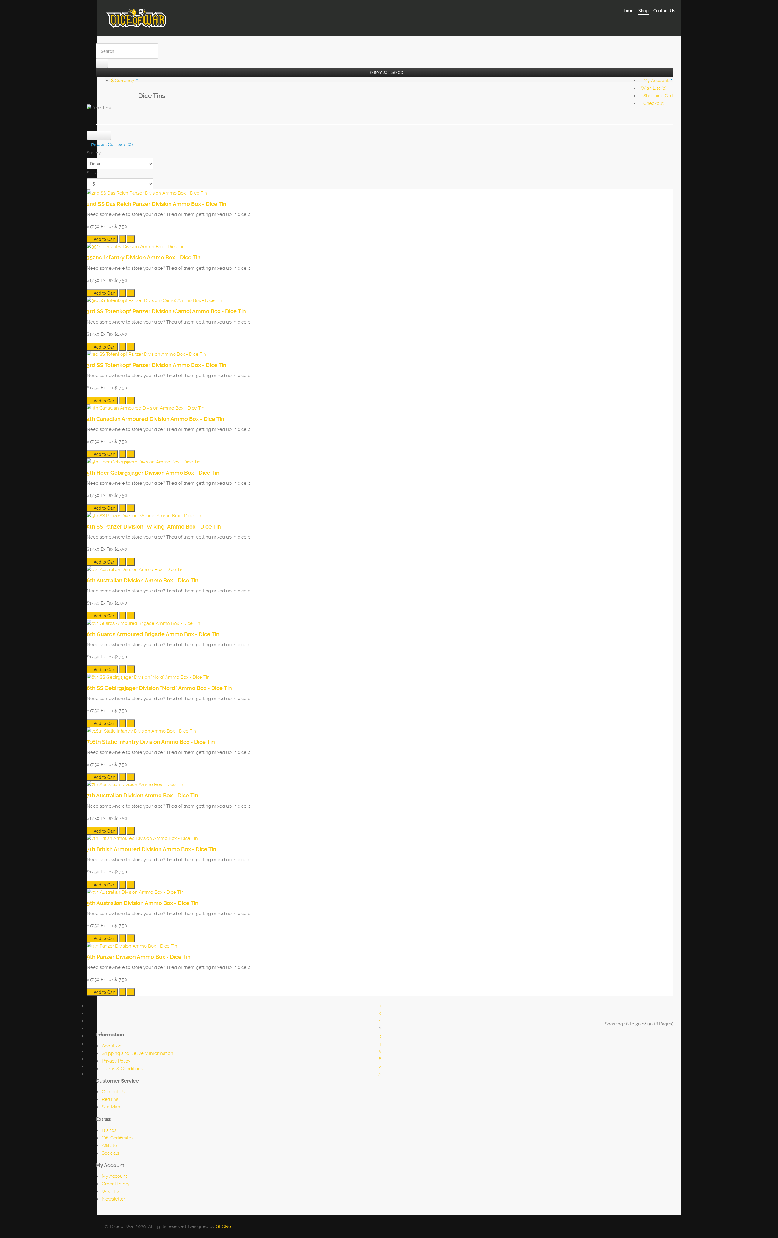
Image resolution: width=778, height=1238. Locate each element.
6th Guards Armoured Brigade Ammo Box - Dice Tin (153, 634)
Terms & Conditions (122, 1068)
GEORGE (225, 1226)
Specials (110, 1153)
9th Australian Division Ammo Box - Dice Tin (142, 903)
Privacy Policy (116, 1061)
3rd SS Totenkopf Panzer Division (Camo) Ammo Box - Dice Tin (166, 311)
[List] (93, 135)
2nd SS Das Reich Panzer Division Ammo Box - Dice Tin (156, 204)
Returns (110, 1099)
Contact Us (113, 1091)
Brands (109, 1130)
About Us (111, 1046)
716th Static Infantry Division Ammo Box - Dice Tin (151, 742)
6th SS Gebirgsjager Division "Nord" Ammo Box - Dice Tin (159, 688)
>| (380, 1074)
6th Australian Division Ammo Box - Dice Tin (142, 580)
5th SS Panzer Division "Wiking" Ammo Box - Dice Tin (154, 526)
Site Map (111, 1107)
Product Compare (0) (112, 144)
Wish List (111, 1191)
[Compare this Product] (131, 239)
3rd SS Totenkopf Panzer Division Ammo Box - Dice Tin (156, 365)
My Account (114, 1176)
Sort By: (94, 152)
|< (380, 1005)
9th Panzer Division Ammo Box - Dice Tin (139, 957)
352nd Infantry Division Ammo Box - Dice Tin (144, 257)
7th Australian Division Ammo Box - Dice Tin (142, 795)
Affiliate (109, 1145)
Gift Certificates (117, 1138)
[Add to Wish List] (122, 239)
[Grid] (105, 135)
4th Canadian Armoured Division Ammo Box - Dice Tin (155, 419)
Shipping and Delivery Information (137, 1053)
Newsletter (113, 1199)
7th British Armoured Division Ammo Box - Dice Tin (151, 849)
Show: (92, 172)
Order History (115, 1184)
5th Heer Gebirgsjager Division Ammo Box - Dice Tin (153, 473)
